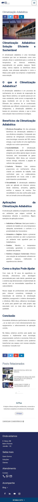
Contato (5, 473)
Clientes (5, 463)
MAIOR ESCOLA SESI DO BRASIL (23, 371)
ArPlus (19, 403)
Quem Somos (7, 456)
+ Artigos (19, 413)
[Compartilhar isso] (5, 17)
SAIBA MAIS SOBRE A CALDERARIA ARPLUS (22, 385)
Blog (5, 487)
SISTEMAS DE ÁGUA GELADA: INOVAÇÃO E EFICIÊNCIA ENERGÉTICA (24, 378)
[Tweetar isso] (10, 17)
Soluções (6, 459)
